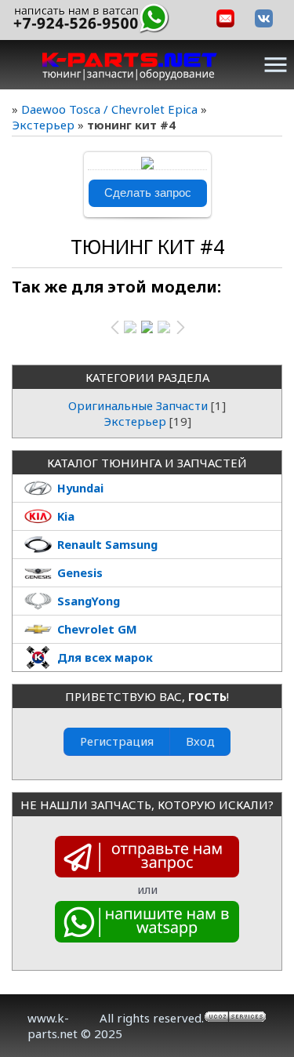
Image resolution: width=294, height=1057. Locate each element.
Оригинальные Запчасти (138, 405)
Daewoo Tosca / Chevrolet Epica (109, 109)
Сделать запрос (147, 193)
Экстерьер (43, 125)
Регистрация (117, 741)
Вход (200, 741)
